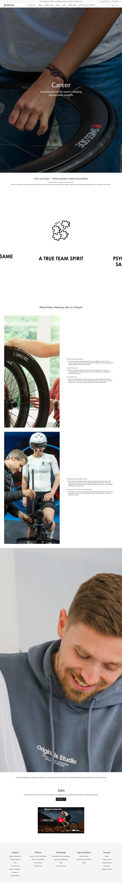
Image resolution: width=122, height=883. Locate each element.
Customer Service (104, 1)
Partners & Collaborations (83, 859)
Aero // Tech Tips (61, 866)
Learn (64, 5)
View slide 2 (60, 770)
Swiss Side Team (84, 856)
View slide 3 (61, 770)
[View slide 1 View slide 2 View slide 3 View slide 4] (61, 660)
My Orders (107, 866)
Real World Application (61, 859)
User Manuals (15, 866)
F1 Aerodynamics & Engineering (61, 856)
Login (106, 856)
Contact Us (15, 872)
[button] (109, 5)
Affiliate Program (107, 869)
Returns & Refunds (15, 869)
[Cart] (117, 5)
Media (84, 862)
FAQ (15, 862)
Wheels (40, 5)
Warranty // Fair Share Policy (38, 856)
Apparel (58, 5)
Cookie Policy (38, 866)
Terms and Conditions (38, 859)
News (61, 862)
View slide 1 (58, 770)
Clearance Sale (31, 5)
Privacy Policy (38, 862)
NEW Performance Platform (87, 5)
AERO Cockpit (49, 5)
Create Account (106, 859)
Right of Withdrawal (15, 856)
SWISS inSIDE (72, 5)
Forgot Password (107, 862)
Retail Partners (15, 875)
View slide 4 (63, 770)
